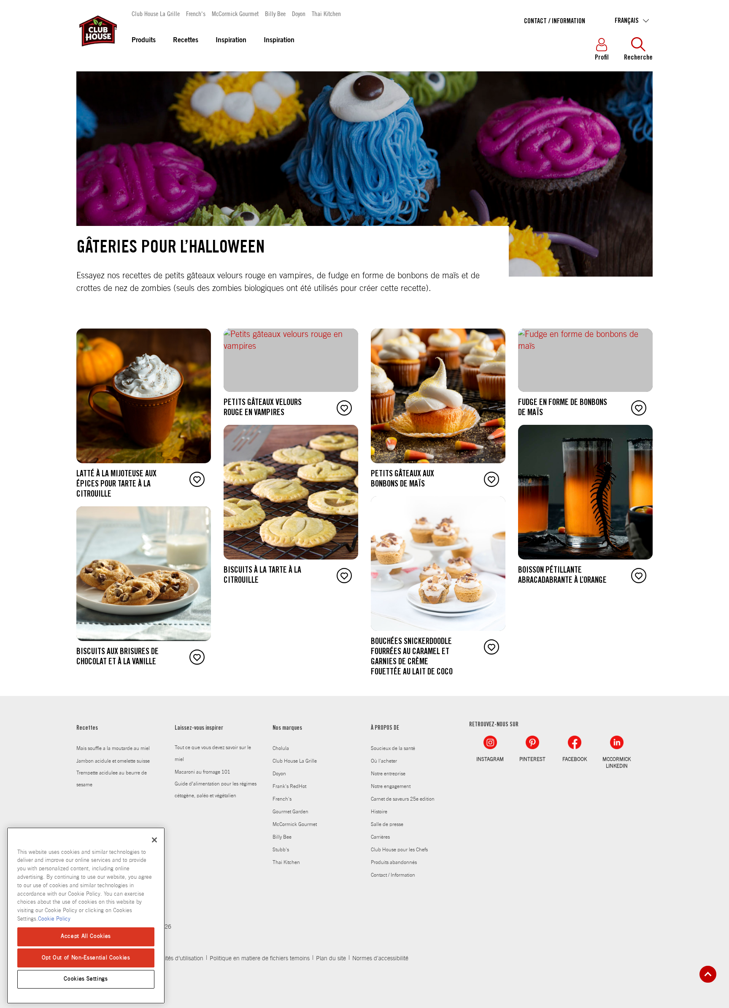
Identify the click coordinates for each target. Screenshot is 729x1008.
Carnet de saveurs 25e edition (403, 799)
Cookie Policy (54, 918)
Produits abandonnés (394, 862)
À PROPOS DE (385, 728)
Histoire (379, 811)
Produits (144, 40)
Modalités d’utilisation (176, 959)
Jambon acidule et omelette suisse (113, 760)
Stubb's (281, 849)
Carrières (380, 837)
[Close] (154, 840)
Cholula (281, 748)
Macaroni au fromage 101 (202, 771)
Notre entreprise (388, 773)
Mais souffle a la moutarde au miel (113, 748)
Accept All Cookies (86, 936)
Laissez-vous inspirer (199, 728)
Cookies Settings (86, 979)
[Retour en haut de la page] (707, 974)
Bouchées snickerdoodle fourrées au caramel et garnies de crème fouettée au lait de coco (412, 657)
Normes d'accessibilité (380, 959)
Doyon (298, 13)
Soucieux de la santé (393, 748)
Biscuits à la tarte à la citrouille (262, 576)
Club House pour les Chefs (399, 849)
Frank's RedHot (289, 786)
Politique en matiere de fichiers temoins (260, 959)
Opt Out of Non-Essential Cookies (86, 957)
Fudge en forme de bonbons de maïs (562, 408)
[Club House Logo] (97, 50)
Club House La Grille (156, 13)
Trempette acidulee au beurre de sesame (111, 778)
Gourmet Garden (290, 811)
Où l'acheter (384, 760)
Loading (84, 690)
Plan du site (331, 959)
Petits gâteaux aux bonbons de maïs (402, 479)
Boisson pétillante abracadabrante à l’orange (562, 576)
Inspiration (231, 40)
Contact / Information (554, 21)
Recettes (185, 40)
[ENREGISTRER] (197, 479)
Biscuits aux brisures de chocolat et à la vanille (117, 657)
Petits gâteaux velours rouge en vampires (263, 408)
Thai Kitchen (326, 13)
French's (195, 13)
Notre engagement (390, 786)
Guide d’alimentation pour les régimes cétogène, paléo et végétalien (215, 789)
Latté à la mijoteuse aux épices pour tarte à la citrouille (116, 484)
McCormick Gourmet (235, 13)
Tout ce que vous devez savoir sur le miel (213, 753)
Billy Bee (275, 13)
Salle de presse (387, 824)
